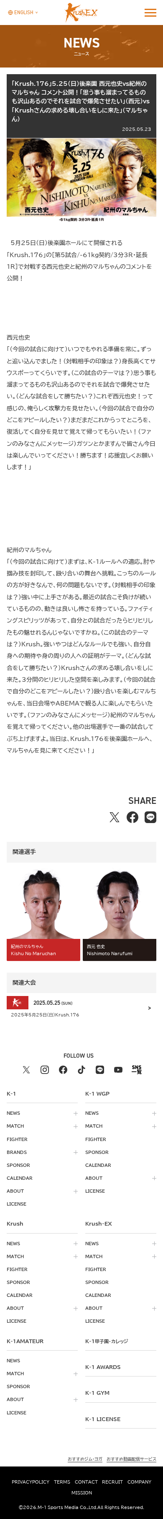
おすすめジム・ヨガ (85, 1459)
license (16, 1204)
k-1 (106, 1341)
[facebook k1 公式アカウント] (63, 1069)
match (15, 1126)
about (15, 1191)
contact (86, 1482)
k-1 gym (97, 1392)
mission (81, 1493)
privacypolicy (30, 1482)
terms (62, 1482)
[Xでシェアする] (114, 817)
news (13, 1113)
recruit (112, 1482)
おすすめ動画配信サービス (131, 1459)
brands (17, 1152)
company (139, 1482)
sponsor (18, 1165)
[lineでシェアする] (150, 817)
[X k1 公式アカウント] (26, 1069)
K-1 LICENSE (102, 1418)
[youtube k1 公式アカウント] (118, 1069)
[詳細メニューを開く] (150, 12)
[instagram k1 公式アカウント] (44, 1069)
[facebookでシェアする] (132, 817)
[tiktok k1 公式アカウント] (81, 1069)
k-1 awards (103, 1366)
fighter (17, 1139)
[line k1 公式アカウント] (99, 1069)
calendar (20, 1178)
